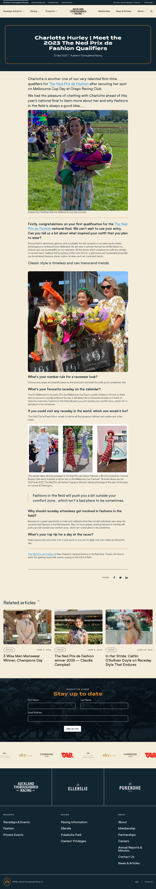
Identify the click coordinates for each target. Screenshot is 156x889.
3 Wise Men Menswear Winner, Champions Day (23, 658)
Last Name (86, 700)
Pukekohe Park (53, 2)
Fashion (8, 828)
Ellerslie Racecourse (38, 2)
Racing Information (74, 822)
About (122, 822)
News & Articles (123, 11)
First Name (33, 700)
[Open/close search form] (151, 11)
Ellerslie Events (67, 2)
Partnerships (127, 835)
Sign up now (72, 728)
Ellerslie (66, 828)
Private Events (13, 835)
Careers (123, 841)
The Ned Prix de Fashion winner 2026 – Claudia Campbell (74, 660)
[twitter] (120, 577)
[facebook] (114, 577)
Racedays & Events (16, 822)
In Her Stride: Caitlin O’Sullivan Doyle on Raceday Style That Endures (128, 660)
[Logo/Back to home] (78, 11)
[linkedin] (126, 577)
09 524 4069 (148, 2)
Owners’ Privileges (73, 841)
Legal (137, 882)
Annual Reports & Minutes (130, 848)
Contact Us (126, 857)
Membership (104, 11)
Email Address (35, 712)
